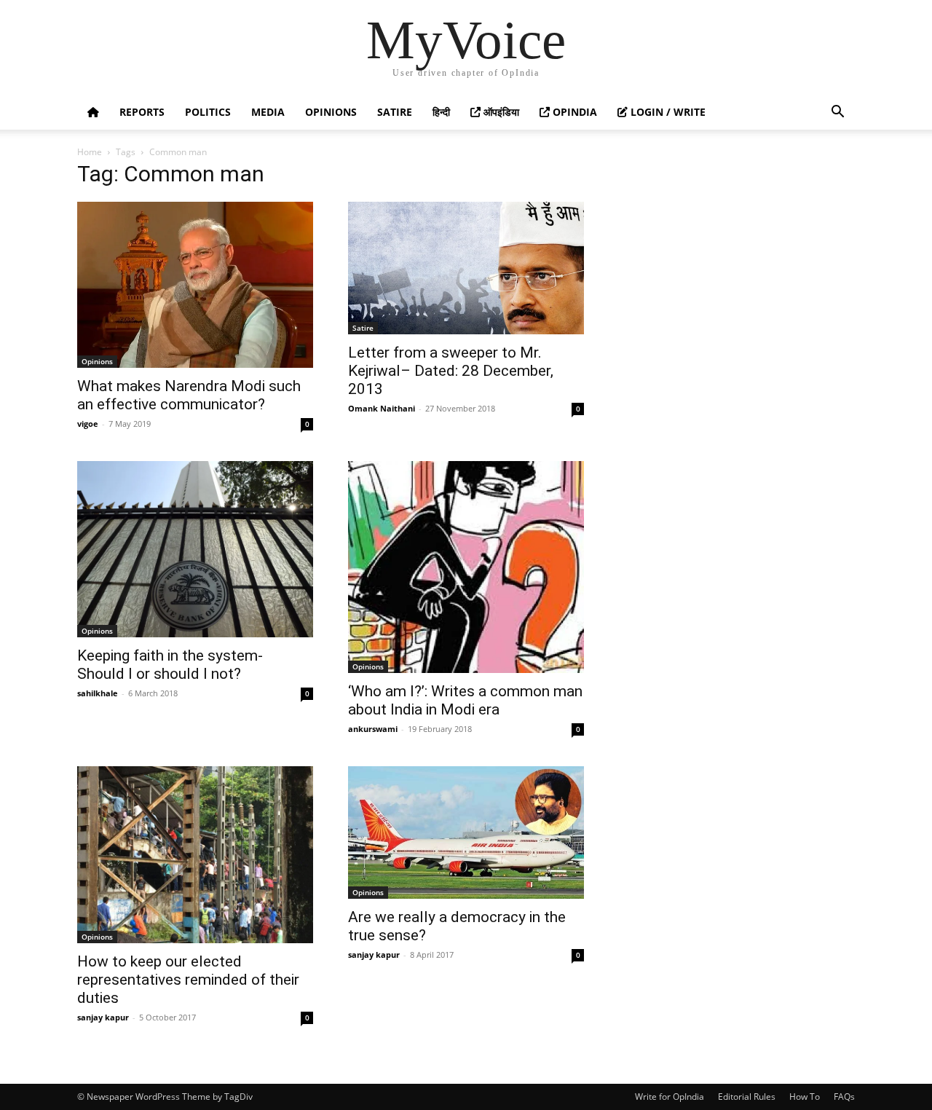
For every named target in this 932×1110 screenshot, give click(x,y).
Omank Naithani (381, 408)
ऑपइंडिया (500, 112)
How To (804, 1096)
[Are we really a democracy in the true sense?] (466, 832)
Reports (142, 112)
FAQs (844, 1096)
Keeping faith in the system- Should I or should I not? (170, 664)
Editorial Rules (746, 1096)
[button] (837, 113)
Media (268, 112)
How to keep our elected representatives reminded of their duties (188, 980)
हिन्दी (441, 112)
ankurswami (373, 728)
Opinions (331, 112)
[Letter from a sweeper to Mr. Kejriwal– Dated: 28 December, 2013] (466, 268)
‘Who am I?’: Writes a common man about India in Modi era (465, 700)
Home (89, 152)
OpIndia (573, 112)
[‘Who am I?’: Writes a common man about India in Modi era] (466, 567)
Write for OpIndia (669, 1096)
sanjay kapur (103, 1017)
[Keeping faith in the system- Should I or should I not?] (195, 549)
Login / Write (667, 112)
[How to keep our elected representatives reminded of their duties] (195, 854)
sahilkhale (97, 693)
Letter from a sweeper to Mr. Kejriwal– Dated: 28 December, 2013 (450, 371)
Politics (208, 112)
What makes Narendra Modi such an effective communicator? (189, 395)
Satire (394, 112)
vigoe (87, 423)
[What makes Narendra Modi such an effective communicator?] (195, 285)
